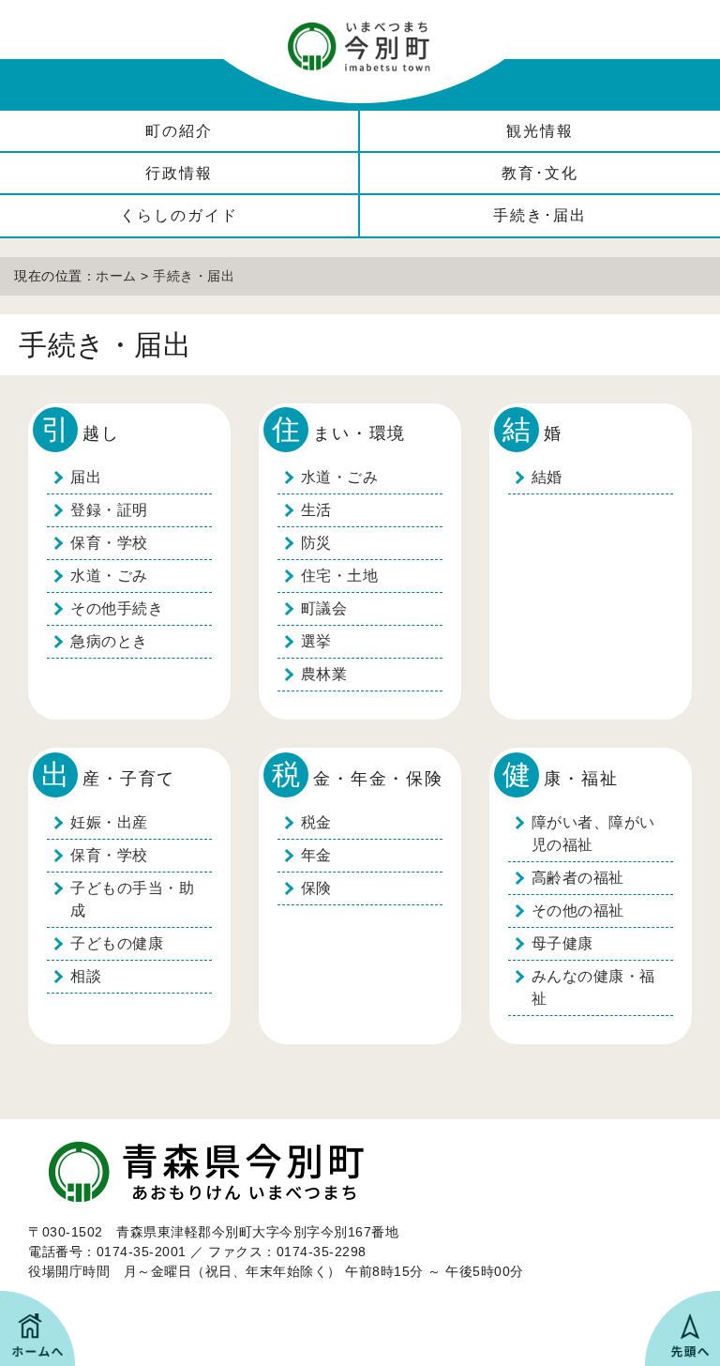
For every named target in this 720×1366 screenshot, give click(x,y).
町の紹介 (179, 131)
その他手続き (116, 608)
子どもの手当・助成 (132, 899)
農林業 (324, 674)
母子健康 (562, 943)
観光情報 (540, 131)
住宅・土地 (340, 576)
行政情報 (179, 173)
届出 (85, 477)
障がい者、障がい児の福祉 (593, 833)
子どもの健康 (116, 943)
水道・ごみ (109, 576)
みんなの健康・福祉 (593, 987)
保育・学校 (109, 543)
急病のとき (109, 641)
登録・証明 (109, 510)
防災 (316, 543)
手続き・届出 (193, 275)
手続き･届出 (540, 215)
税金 (316, 822)
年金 (316, 855)
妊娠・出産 (109, 822)
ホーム (116, 275)
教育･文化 (540, 173)
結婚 (547, 477)
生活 (316, 510)
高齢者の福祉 (578, 878)
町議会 (324, 608)
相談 (85, 976)
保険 (316, 888)
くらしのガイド (179, 215)
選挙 (316, 641)
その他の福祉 (578, 910)
